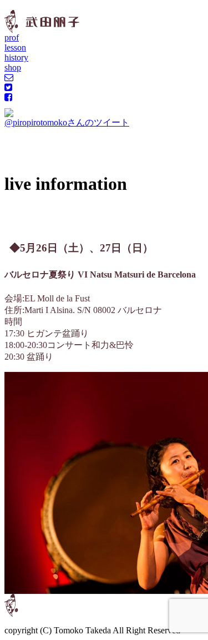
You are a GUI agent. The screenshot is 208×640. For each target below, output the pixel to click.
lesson (15, 47)
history (16, 57)
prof (11, 37)
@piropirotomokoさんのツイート (66, 122)
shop (12, 67)
